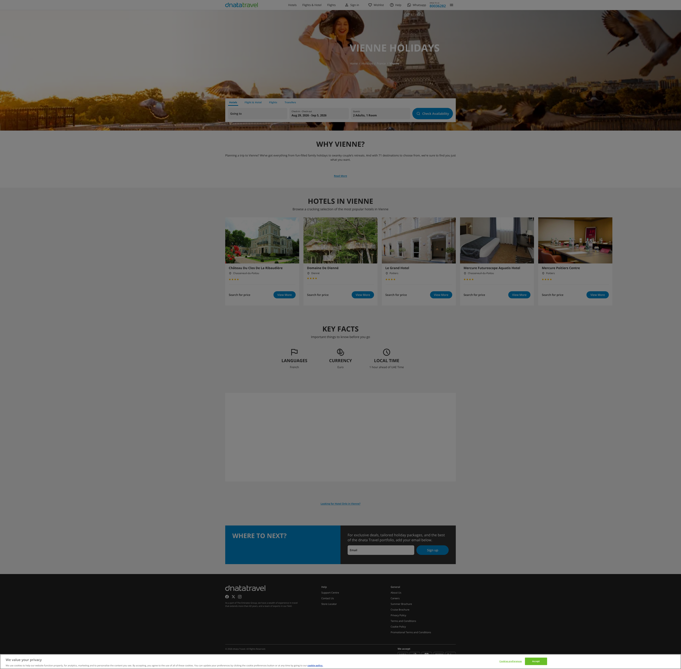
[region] (340, 661)
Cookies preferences (510, 661)
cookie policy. (315, 665)
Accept (536, 661)
